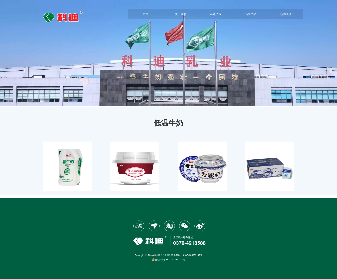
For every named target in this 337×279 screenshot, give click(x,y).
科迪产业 (215, 14)
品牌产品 (250, 14)
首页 (145, 14)
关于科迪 (180, 14)
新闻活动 (285, 14)
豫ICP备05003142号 (192, 255)
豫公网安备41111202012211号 (170, 259)
